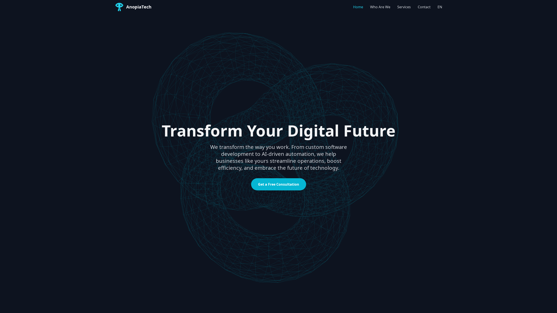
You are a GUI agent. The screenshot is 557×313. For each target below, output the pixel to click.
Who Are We (380, 7)
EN (440, 7)
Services (404, 7)
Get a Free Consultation (278, 184)
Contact (424, 7)
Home (358, 7)
